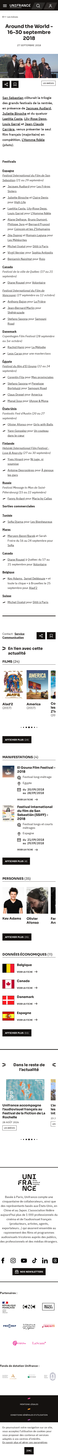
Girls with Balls (43, 424)
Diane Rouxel (16, 282)
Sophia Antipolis (42, 252)
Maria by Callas (42, 498)
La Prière (40, 301)
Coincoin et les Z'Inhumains (32, 229)
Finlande (8, 443)
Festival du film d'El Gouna (19, 366)
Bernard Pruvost (39, 224)
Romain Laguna (36, 235)
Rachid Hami (16, 347)
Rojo (42, 259)
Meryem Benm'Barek (21, 536)
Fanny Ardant (16, 498)
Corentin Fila (16, 377)
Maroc (6, 529)
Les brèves (48, 83)
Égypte (7, 361)
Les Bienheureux (41, 522)
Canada (7, 267)
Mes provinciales (42, 377)
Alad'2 (33, 588)
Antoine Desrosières (21, 470)
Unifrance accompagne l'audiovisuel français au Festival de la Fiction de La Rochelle (23, 1111)
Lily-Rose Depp (35, 119)
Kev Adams (15, 578)
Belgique (8, 572)
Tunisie (7, 515)
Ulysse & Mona (38, 401)
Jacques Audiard (38, 108)
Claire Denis (40, 197)
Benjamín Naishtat (20, 259)
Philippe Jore (16, 224)
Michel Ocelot (16, 246)
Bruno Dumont (37, 219)
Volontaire (38, 282)
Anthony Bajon (17, 301)
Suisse (6, 596)
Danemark (9, 331)
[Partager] (6, 84)
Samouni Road (37, 388)
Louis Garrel (11, 124)
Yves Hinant (15, 459)
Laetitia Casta (12, 119)
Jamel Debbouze (34, 578)
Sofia (11, 545)
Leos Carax (15, 353)
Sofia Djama (15, 522)
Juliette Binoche (14, 113)
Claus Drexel (16, 394)
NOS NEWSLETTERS (31, 1271)
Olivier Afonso (17, 424)
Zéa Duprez (15, 235)
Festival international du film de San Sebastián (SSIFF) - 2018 (35, 813)
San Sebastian (13, 98)
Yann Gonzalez (17, 431)
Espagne (8, 171)
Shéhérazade (16, 312)
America (36, 394)
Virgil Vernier (16, 252)
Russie (6, 483)
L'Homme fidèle (33, 140)
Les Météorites (17, 240)
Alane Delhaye (17, 219)
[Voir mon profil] (50, 6)
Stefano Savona (18, 319)
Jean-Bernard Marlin (21, 308)
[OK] (29, 1450)
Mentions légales (29, 1404)
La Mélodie (39, 347)
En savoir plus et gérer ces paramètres (24, 1442)
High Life (20, 202)
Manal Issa (15, 401)
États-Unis (9, 409)
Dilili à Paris (40, 246)
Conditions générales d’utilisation (29, 1415)
